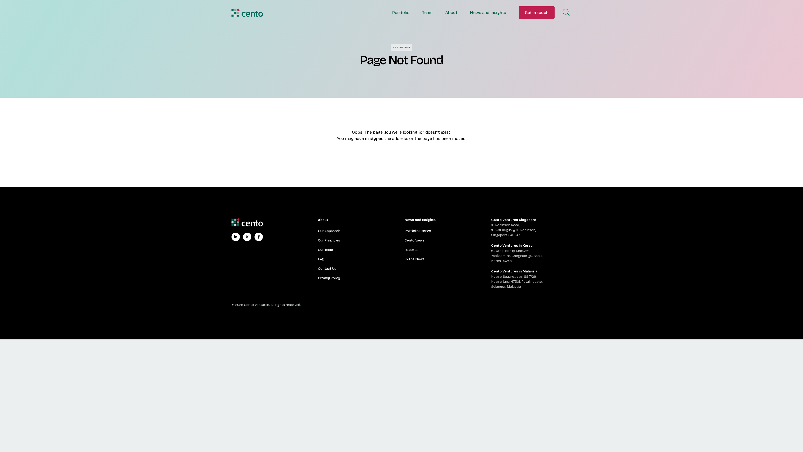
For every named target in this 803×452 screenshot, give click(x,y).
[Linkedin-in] (235, 237)
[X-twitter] (247, 237)
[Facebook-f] (258, 237)
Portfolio (400, 12)
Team (427, 12)
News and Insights (488, 12)
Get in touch (536, 12)
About (451, 12)
